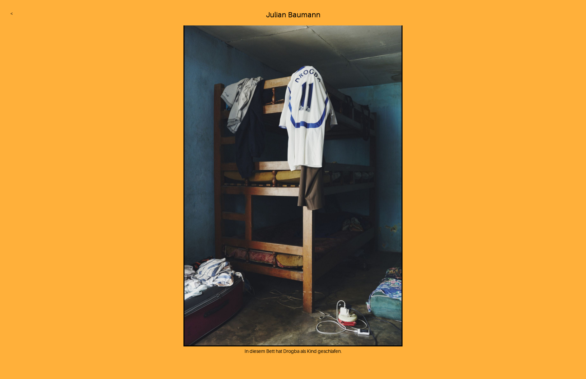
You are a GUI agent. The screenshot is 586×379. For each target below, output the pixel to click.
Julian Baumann (293, 15)
